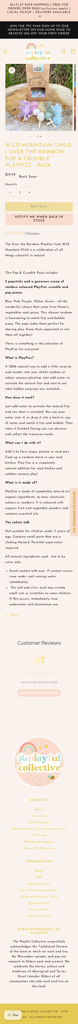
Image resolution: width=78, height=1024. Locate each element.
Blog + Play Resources (39, 848)
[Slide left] (29, 136)
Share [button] (14, 615)
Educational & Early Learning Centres (39, 828)
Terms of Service (39, 916)
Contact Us (39, 816)
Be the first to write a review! (39, 693)
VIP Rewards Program (39, 842)
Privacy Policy (39, 909)
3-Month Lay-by (39, 884)
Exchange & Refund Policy (39, 896)
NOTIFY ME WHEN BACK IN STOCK (39, 218)
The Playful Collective (39, 1012)
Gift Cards (39, 835)
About (39, 809)
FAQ (39, 877)
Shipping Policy (39, 903)
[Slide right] (48, 136)
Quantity (11, 184)
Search (39, 870)
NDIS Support (39, 822)
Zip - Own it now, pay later (39, 890)
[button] (5, 51)
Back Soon (39, 206)
